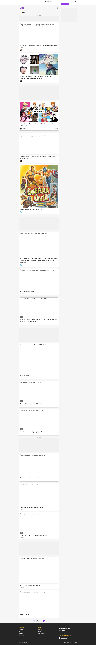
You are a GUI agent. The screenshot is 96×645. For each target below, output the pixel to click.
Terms (65, 642)
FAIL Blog (21, 631)
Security (71, 642)
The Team (40, 629)
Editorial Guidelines (42, 633)
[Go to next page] (44, 621)
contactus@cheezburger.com (65, 635)
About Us (40, 631)
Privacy (67, 642)
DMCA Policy (75, 642)
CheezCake (21, 638)
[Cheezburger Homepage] (48, 1)
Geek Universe (22, 637)
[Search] (21, 1)
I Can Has (21, 629)
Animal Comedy (22, 635)
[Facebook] (58, 8)
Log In (76, 1)
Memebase (21, 633)
